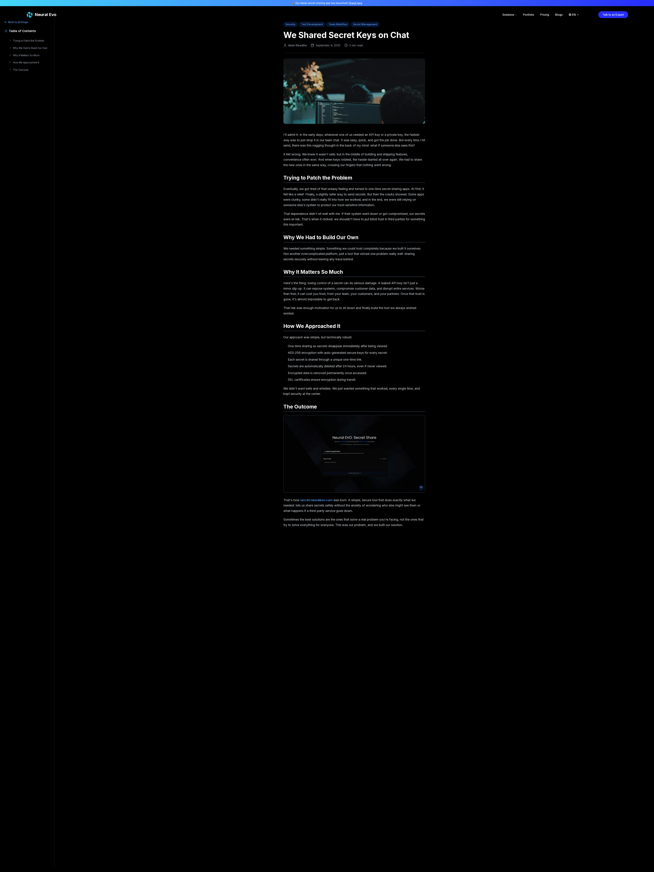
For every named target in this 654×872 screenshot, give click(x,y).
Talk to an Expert (613, 14)
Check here (355, 3)
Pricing (544, 14)
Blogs (559, 14)
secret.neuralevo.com (316, 500)
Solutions (508, 14)
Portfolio (528, 14)
